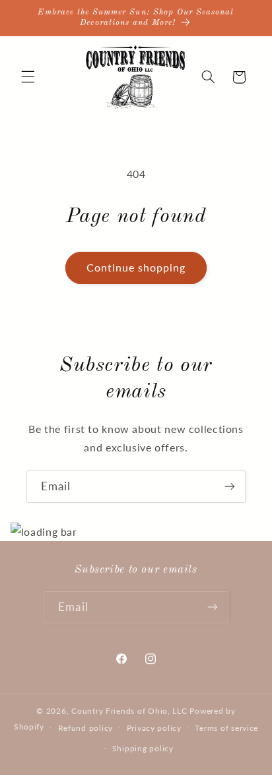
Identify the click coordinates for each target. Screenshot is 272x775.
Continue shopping (136, 267)
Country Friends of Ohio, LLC (129, 710)
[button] (28, 77)
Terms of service (226, 728)
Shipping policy (143, 748)
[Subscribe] (230, 487)
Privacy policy (154, 728)
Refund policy (86, 728)
